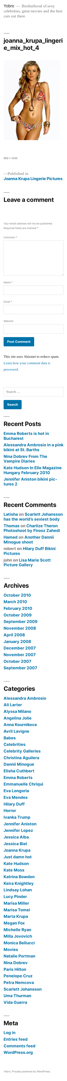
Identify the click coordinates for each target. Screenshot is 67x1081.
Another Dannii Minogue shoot (29, 539)
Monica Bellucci (19, 942)
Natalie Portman (19, 956)
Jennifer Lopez (18, 830)
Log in (9, 1032)
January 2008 (17, 641)
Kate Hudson (16, 863)
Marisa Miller (16, 903)
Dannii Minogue (19, 764)
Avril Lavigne (16, 731)
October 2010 (17, 595)
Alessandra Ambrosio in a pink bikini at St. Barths (33, 447)
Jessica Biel (15, 843)
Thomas (12, 525)
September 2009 (20, 621)
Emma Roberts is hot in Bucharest (26, 436)
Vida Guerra (15, 1002)
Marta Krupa (16, 916)
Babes (10, 737)
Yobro (9, 5)
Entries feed (16, 1039)
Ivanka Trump (17, 817)
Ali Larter (13, 704)
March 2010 (15, 601)
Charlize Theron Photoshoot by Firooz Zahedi (32, 528)
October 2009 (18, 615)
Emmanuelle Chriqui (23, 784)
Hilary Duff (14, 804)
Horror (10, 810)
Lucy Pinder (15, 896)
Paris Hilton (15, 969)
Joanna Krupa (17, 850)
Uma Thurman (17, 995)
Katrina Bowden (19, 876)
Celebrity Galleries (22, 751)
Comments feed (19, 1045)
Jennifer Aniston (20, 823)
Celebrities (15, 744)
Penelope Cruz (18, 975)
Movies (11, 949)
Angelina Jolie (18, 718)
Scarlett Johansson (23, 989)
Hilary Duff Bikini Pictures (30, 551)
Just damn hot (18, 856)
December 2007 (20, 648)
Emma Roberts (18, 777)
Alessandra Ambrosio (25, 698)
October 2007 (17, 661)
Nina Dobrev (16, 962)
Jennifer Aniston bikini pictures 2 (30, 481)
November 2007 (20, 654)
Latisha (11, 514)
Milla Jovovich (18, 936)
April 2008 (14, 634)
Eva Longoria (16, 790)
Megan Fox (14, 923)
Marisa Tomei (17, 909)
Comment (10, 237)
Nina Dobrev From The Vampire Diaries (25, 459)
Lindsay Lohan (18, 889)
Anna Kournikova (20, 724)
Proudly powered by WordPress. (31, 1071)
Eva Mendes (16, 797)
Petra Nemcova (19, 982)
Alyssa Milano (17, 711)
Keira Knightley (19, 883)
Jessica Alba (16, 837)
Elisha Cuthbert (19, 770)
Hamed (11, 537)
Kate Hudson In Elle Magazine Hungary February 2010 (33, 470)
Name (8, 282)
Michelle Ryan (17, 929)
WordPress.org (18, 1052)
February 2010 (18, 608)
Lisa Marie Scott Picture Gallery (27, 562)
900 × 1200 (10, 158)
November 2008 (20, 628)
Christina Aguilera (21, 757)
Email (8, 301)
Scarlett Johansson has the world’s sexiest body (33, 517)
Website (8, 321)
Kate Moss (14, 870)
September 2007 (20, 667)
